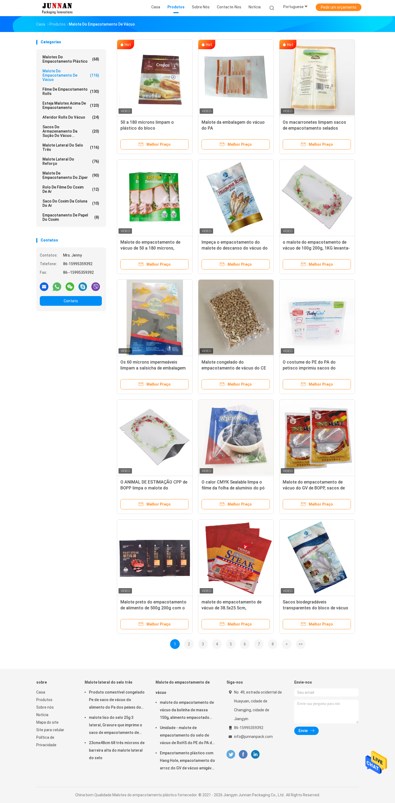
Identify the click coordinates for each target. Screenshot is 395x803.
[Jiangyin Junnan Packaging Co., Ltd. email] (44, 286)
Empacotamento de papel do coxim (70, 217)
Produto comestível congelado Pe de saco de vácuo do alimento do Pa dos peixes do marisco (117, 700)
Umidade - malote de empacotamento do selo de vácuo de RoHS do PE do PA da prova (187, 736)
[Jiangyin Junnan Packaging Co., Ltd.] (57, 8)
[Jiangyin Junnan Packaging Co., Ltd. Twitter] (231, 754)
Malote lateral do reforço (70, 161)
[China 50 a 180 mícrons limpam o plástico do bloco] (154, 77)
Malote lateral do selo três (70, 147)
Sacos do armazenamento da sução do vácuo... (70, 131)
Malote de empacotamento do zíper (70, 175)
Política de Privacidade (46, 741)
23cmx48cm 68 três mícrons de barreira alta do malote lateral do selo (117, 750)
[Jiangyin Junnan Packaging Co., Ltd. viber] (95, 286)
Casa (40, 692)
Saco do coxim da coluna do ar (70, 203)
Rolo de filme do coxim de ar (70, 189)
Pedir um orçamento (338, 7)
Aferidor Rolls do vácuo (70, 117)
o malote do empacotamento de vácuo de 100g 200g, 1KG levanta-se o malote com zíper (316, 248)
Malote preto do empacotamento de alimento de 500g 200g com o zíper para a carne (153, 607)
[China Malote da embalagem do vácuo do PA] (236, 77)
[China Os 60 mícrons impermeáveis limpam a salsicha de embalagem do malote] (154, 317)
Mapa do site (47, 722)
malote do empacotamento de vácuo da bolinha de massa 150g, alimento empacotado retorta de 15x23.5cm (187, 710)
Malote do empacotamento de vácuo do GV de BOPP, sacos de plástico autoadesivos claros (314, 487)
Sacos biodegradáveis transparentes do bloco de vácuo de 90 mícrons (315, 607)
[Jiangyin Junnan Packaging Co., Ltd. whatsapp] (57, 286)
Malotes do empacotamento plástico (70, 59)
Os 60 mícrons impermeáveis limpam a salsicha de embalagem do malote (153, 368)
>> (301, 644)
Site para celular (50, 730)
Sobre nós (45, 707)
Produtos (44, 700)
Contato (71, 301)
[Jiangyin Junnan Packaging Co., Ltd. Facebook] (243, 754)
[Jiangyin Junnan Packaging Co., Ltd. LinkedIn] (255, 754)
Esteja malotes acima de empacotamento (70, 105)
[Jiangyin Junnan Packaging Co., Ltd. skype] (82, 286)
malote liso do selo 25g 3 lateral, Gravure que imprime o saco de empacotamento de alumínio (115, 725)
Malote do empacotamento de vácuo (70, 75)
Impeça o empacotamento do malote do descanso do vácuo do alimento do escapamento (235, 248)
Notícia (42, 715)
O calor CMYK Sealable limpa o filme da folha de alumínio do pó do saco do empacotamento (233, 487)
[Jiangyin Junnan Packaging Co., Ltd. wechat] (70, 286)
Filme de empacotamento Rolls (70, 91)
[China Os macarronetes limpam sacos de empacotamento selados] (317, 77)
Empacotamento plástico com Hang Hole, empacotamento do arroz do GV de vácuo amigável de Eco (187, 761)
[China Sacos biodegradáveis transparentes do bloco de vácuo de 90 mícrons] (317, 557)
